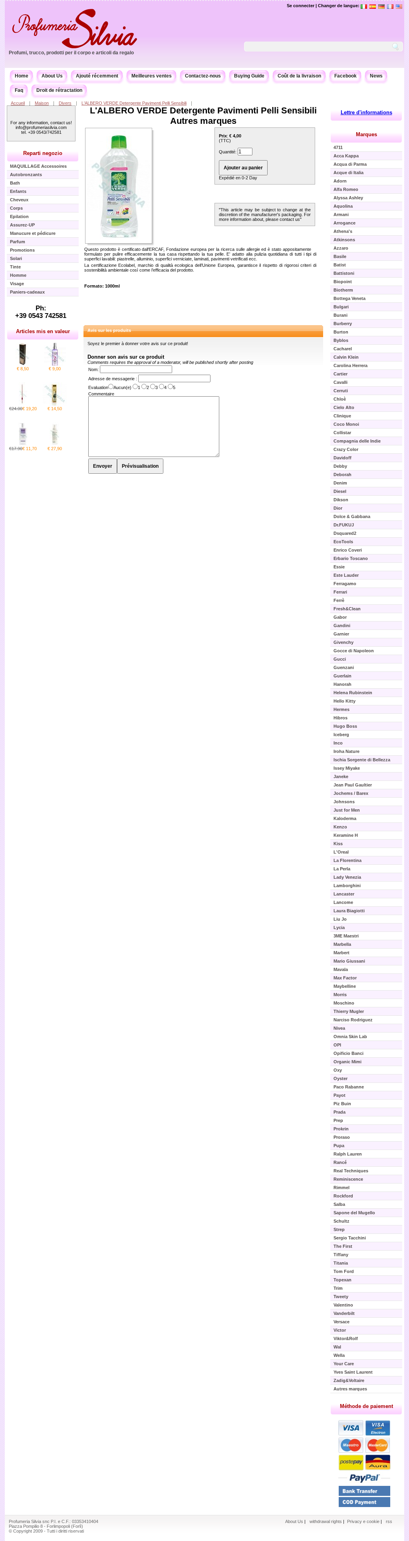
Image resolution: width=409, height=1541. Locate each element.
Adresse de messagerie (112, 378)
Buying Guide (249, 76)
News (376, 76)
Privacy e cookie (364, 1521)
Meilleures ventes (151, 76)
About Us (52, 76)
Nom (92, 369)
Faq (19, 90)
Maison (42, 103)
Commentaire (101, 393)
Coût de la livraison (299, 76)
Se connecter (300, 5)
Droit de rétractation (59, 90)
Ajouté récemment (97, 76)
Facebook (345, 76)
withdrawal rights (326, 1521)
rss (389, 1521)
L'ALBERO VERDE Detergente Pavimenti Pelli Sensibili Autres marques (203, 115)
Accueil (18, 103)
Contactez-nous (203, 76)
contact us (290, 219)
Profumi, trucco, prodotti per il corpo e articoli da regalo (71, 53)
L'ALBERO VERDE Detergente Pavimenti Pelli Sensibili (134, 103)
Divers (65, 103)
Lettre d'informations (366, 112)
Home (21, 76)
